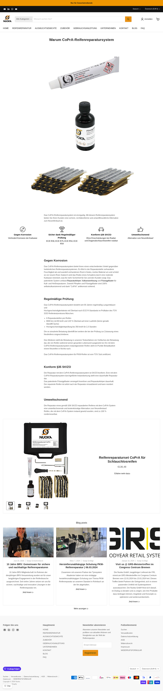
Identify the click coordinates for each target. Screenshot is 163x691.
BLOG (134, 28)
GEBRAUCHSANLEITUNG (85, 28)
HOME (6, 28)
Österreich (151, 9)
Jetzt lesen (27, 592)
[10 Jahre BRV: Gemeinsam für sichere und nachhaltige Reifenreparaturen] (28, 542)
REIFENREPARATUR (21, 28)
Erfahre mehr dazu (122, 473)
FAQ (143, 28)
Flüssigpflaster (107, 281)
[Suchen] (128, 19)
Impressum (125, 647)
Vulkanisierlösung (89, 281)
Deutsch (136, 9)
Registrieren (90, 653)
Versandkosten (127, 633)
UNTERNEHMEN (108, 28)
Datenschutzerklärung (129, 636)
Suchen (124, 630)
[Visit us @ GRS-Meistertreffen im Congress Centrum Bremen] (134, 542)
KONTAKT (123, 28)
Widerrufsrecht (126, 643)
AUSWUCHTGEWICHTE (46, 28)
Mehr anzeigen (80, 609)
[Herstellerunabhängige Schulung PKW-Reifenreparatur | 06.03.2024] (81, 542)
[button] (147, 19)
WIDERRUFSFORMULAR (131, 650)
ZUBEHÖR (65, 28)
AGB (123, 640)
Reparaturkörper (74, 281)
